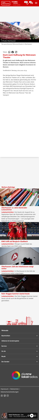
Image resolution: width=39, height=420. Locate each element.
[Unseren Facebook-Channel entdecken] (5, 395)
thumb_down (28, 416)
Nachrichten (5, 336)
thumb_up (35, 416)
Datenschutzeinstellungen (10, 392)
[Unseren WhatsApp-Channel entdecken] (2, 395)
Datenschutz (14, 389)
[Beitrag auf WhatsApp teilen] (9, 52)
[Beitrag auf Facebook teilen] (13, 52)
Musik (3, 356)
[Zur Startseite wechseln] (5, 3)
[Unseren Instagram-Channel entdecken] (8, 395)
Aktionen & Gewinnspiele (10, 341)
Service (4, 346)
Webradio (4, 330)
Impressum (4, 389)
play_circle (32, 415)
